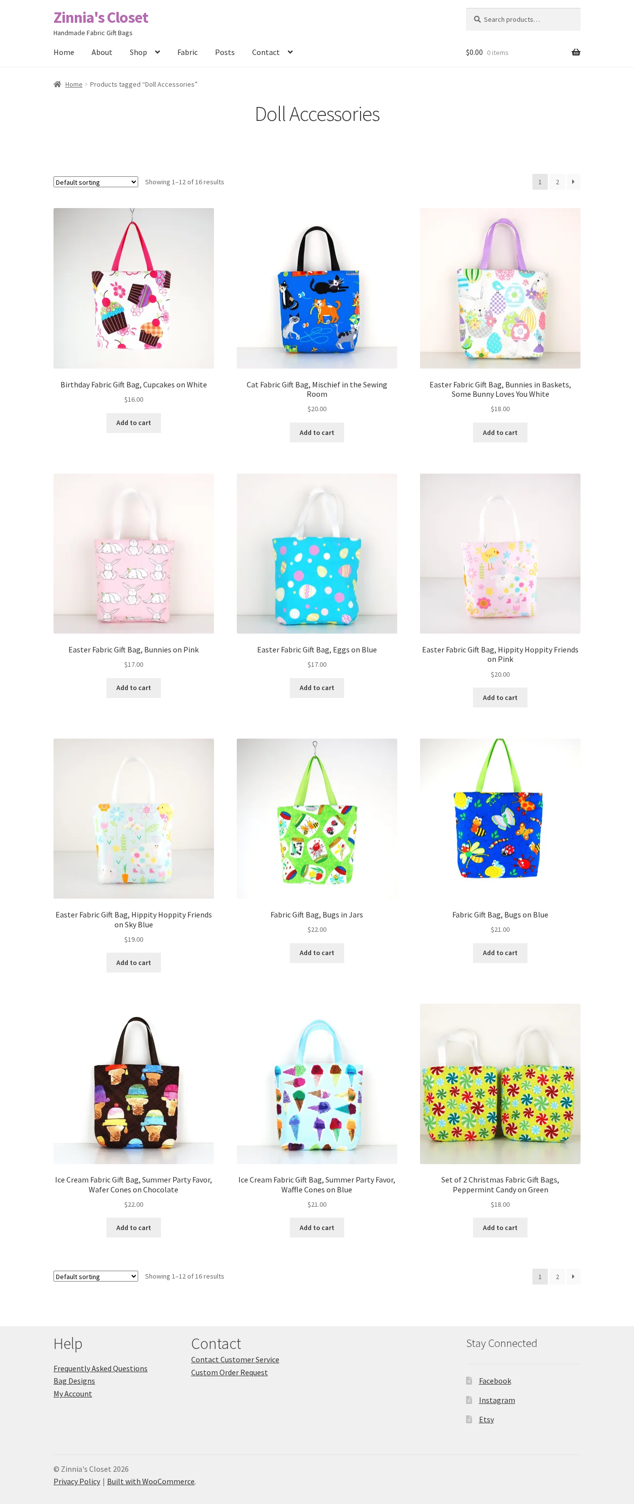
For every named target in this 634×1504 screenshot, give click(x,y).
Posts (225, 52)
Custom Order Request (229, 1372)
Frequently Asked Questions (100, 1368)
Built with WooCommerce (151, 1481)
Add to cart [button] (133, 422)
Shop (138, 52)
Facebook (495, 1381)
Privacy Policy (76, 1481)
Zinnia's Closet (100, 17)
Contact (266, 52)
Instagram (497, 1400)
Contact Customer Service (235, 1359)
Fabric (187, 52)
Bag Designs (74, 1381)
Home (63, 52)
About (102, 52)
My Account (72, 1393)
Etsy (486, 1419)
